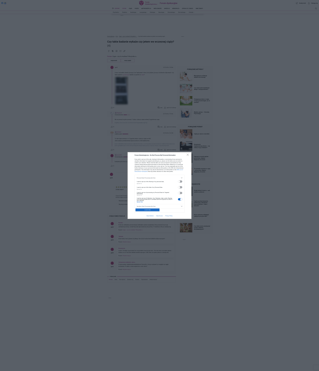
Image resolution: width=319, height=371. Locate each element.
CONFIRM (147, 210)
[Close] (188, 155)
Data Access (159, 215)
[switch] (180, 181)
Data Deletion (150, 215)
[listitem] (159, 178)
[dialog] (159, 185)
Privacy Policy (169, 215)
